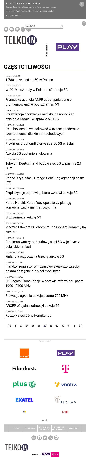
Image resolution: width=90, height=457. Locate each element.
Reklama (30, 428)
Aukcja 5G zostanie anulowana (29, 153)
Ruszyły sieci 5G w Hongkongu (28, 315)
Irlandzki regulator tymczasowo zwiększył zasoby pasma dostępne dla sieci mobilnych (43, 268)
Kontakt (74, 428)
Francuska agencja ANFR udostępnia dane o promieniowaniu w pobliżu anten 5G (39, 102)
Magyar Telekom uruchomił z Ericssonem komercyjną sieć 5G (46, 229)
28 (50, 325)
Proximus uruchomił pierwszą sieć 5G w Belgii (40, 143)
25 (33, 325)
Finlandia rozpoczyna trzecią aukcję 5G (35, 256)
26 (39, 325)
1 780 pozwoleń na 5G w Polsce (29, 80)
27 (45, 325)
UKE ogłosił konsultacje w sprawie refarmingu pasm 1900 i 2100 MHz (45, 283)
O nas (16, 428)
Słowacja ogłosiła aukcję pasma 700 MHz (37, 296)
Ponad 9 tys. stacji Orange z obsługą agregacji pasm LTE (45, 180)
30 (62, 325)
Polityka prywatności (59, 428)
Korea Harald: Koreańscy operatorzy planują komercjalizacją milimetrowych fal (38, 205)
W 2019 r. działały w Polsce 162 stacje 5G (37, 90)
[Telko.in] (24, 40)
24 (27, 325)
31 (68, 325)
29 (56, 325)
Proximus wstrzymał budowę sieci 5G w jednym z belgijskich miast (43, 244)
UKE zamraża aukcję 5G (23, 217)
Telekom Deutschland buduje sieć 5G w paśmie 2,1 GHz (44, 165)
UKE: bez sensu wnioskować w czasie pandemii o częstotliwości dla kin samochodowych (42, 131)
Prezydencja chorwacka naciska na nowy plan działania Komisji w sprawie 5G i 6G (40, 116)
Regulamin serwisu (45, 428)
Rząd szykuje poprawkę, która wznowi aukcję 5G (42, 193)
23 (21, 325)
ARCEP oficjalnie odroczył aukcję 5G (33, 306)
